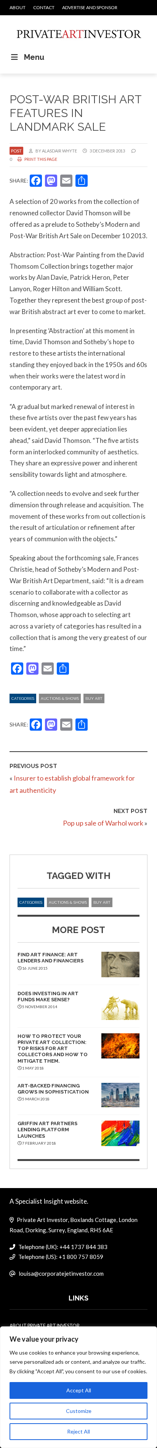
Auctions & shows (60, 698)
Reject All (78, 1431)
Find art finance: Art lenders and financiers (50, 958)
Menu (34, 57)
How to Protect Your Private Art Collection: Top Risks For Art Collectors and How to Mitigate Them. (53, 1048)
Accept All (78, 1390)
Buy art (94, 698)
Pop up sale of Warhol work (103, 823)
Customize (78, 1411)
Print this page (40, 159)
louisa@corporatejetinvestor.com (61, 1273)
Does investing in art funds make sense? (48, 996)
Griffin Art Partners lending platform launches (47, 1130)
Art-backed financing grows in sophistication (53, 1089)
